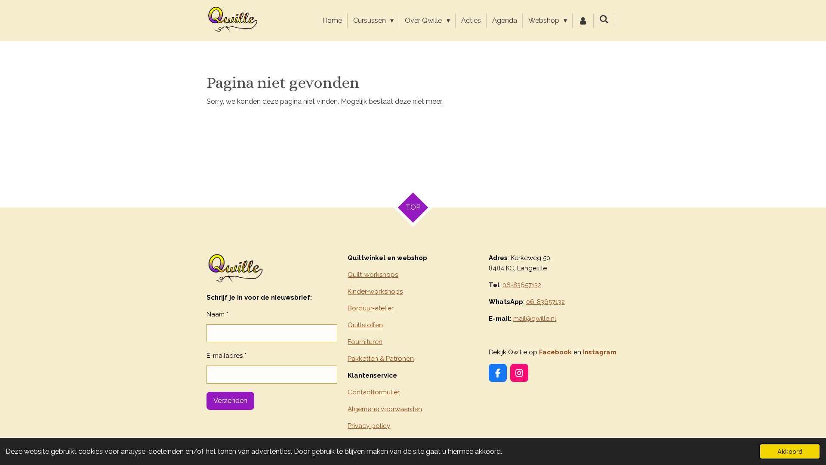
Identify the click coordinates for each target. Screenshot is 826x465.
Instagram (599, 352)
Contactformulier (374, 392)
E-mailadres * (226, 356)
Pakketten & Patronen (381, 359)
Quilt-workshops (373, 275)
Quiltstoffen (365, 325)
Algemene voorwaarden (385, 409)
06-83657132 (521, 285)
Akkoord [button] (789, 451)
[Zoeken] (604, 19)
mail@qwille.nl (534, 318)
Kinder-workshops (375, 291)
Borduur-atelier (371, 308)
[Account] (583, 20)
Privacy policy (369, 426)
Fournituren (365, 342)
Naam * (217, 314)
